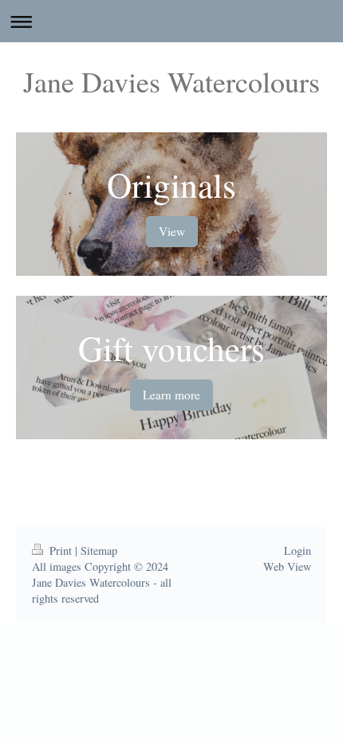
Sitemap (99, 550)
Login (297, 550)
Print (60, 550)
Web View (287, 566)
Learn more (171, 395)
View (172, 231)
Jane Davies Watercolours (171, 81)
